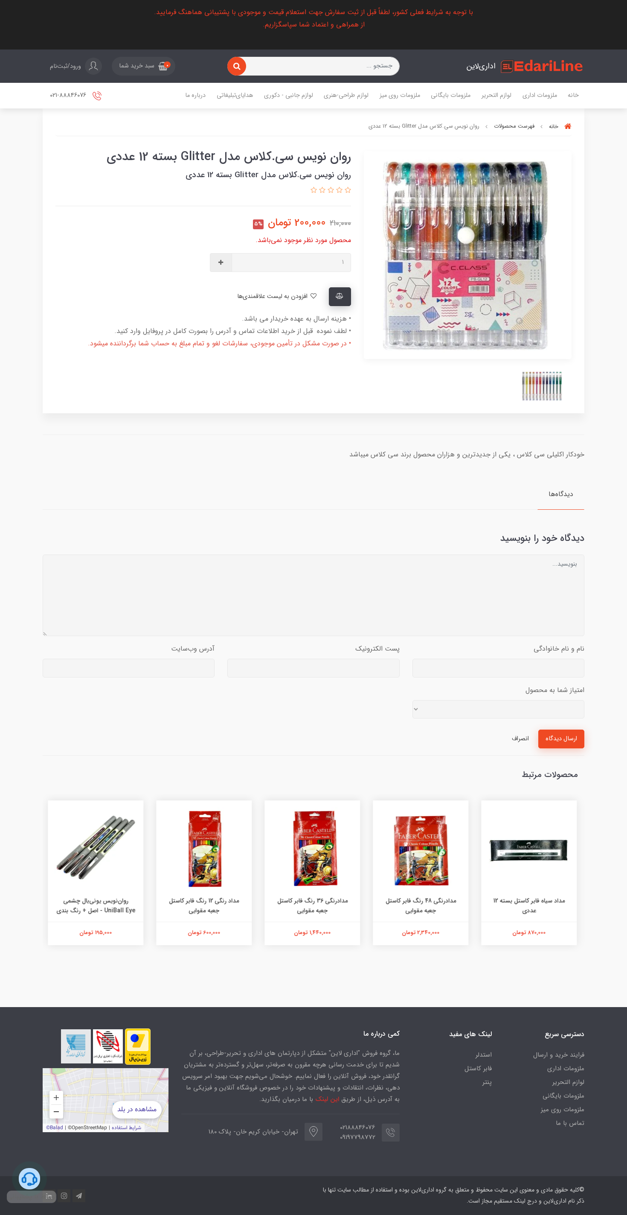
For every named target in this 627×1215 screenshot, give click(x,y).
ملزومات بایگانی (450, 95)
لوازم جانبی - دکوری (288, 95)
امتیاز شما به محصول (554, 690)
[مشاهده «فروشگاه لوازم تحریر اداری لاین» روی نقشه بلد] (105, 1100)
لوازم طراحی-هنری (346, 95)
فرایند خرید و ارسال (558, 1055)
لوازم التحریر (496, 95)
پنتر (487, 1082)
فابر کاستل (478, 1068)
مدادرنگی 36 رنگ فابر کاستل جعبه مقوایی (314, 905)
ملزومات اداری (539, 95)
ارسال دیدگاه (561, 739)
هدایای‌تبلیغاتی (235, 95)
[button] (143, 66)
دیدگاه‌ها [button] (561, 494)
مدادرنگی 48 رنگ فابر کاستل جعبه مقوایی (422, 905)
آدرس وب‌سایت (193, 648)
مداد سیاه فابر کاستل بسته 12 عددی (530, 905)
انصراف (520, 739)
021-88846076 (69, 96)
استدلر (484, 1055)
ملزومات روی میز (400, 95)
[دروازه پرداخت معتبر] (138, 1046)
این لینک (327, 1099)
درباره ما (195, 95)
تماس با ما (570, 1123)
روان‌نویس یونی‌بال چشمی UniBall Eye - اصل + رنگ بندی (97, 905)
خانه (573, 95)
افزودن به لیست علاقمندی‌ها (273, 296)
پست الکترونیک (377, 648)
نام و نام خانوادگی (559, 648)
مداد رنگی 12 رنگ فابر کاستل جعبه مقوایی (205, 905)
